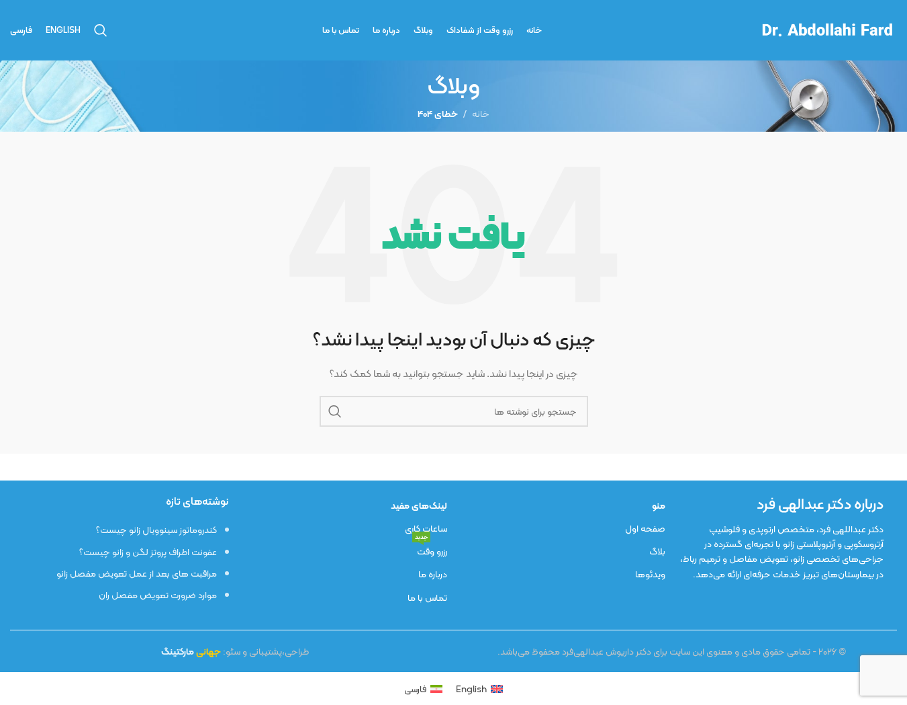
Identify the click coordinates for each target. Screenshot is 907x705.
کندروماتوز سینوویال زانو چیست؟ (156, 530)
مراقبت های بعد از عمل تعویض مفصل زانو (136, 573)
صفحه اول (645, 528)
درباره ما (432, 574)
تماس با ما (427, 597)
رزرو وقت (430, 549)
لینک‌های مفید (418, 505)
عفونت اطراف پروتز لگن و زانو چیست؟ (148, 552)
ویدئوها (650, 574)
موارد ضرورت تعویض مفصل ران (158, 595)
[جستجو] (100, 30)
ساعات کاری (425, 528)
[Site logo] (826, 29)
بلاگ (657, 551)
